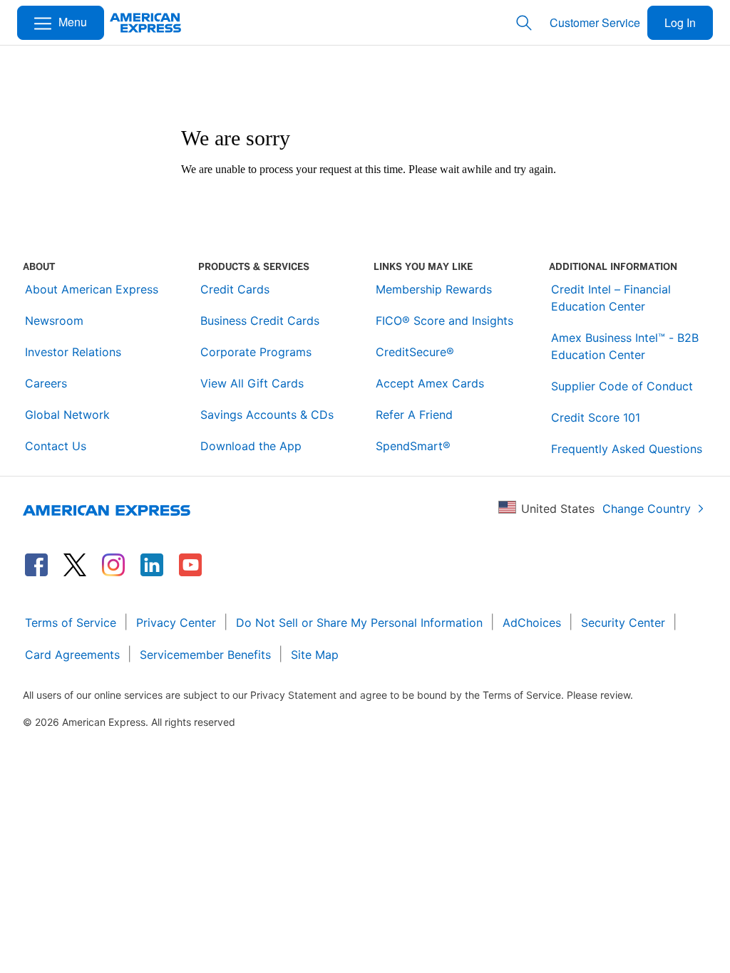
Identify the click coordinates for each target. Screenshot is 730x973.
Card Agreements (72, 654)
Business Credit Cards (259, 320)
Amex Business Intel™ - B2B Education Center (625, 346)
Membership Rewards (434, 289)
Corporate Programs (256, 352)
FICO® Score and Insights (444, 320)
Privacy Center (176, 622)
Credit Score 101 (595, 417)
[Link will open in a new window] (36, 564)
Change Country (646, 508)
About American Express (91, 289)
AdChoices (532, 622)
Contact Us (55, 446)
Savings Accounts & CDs (267, 414)
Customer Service (595, 22)
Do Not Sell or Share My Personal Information (359, 622)
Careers (46, 383)
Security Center (623, 622)
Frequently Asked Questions (626, 449)
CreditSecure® (415, 352)
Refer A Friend (414, 414)
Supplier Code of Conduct (622, 386)
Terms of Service (70, 622)
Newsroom (54, 320)
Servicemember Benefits (205, 654)
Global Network (67, 414)
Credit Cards (234, 289)
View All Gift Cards (252, 383)
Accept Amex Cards (430, 383)
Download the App (251, 446)
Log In (680, 22)
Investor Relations (73, 352)
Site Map (315, 654)
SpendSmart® (413, 446)
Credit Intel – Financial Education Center (611, 297)
